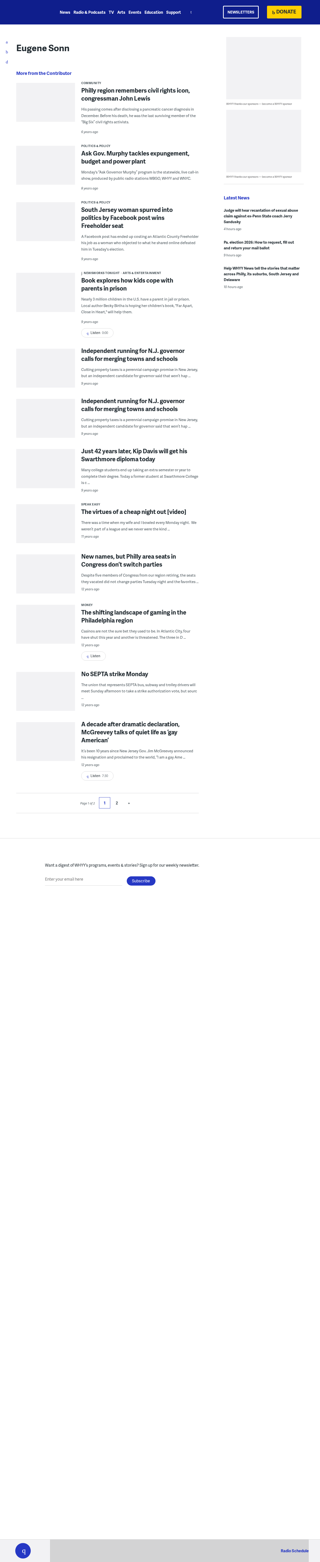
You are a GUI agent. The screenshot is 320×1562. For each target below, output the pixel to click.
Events (134, 12)
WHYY (29, 12)
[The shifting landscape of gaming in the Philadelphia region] (45, 634)
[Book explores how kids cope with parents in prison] (45, 295)
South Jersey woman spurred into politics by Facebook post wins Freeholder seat (127, 217)
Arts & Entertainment (142, 273)
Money (87, 605)
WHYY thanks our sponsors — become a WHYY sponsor (259, 104)
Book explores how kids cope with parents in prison (127, 284)
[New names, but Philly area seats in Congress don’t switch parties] (45, 583)
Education (153, 12)
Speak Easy (90, 504)
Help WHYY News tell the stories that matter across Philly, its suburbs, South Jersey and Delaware (262, 273)
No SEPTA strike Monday (114, 674)
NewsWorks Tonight (102, 273)
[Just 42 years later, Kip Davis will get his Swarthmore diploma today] (45, 478)
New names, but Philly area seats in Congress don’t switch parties (128, 560)
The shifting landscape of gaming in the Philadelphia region (133, 616)
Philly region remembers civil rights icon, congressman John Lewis (135, 94)
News (65, 12)
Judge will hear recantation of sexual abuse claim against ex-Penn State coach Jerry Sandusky (261, 215)
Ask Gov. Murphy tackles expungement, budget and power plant (135, 157)
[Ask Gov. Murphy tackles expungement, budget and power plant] (45, 168)
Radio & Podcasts (90, 12)
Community (91, 83)
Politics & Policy (95, 146)
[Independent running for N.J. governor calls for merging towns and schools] (45, 378)
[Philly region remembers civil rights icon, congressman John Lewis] (45, 106)
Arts (121, 12)
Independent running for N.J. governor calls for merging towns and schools (132, 354)
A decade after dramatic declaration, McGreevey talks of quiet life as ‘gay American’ (130, 732)
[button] (23, 1551)
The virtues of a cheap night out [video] (133, 511)
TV (111, 12)
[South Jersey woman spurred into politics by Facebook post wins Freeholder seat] (45, 225)
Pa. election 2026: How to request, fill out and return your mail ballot (259, 245)
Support (173, 12)
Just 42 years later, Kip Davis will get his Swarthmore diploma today (134, 455)
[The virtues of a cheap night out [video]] (45, 533)
